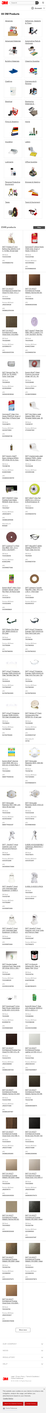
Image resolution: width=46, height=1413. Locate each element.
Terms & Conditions (32, 1376)
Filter (39, 227)
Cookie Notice (8, 1398)
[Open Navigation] (43, 3)
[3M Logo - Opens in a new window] (5, 3)
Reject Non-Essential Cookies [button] (13, 1403)
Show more (23, 1330)
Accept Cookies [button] (31, 1403)
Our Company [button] (10, 1344)
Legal (12, 1376)
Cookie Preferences (17, 1378)
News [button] (5, 1351)
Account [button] (38, 8)
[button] (10, 1408)
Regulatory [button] (9, 1357)
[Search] (37, 3)
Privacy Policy (20, 1376)
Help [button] (5, 1364)
